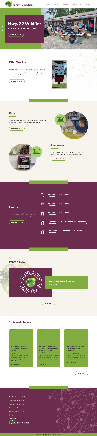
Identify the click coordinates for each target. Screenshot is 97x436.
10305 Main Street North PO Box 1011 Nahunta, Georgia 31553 (17, 402)
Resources (65, 4)
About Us (48, 4)
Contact (88, 4)
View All (47, 303)
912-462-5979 (13, 408)
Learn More (14, 35)
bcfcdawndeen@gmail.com (17, 411)
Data (56, 4)
